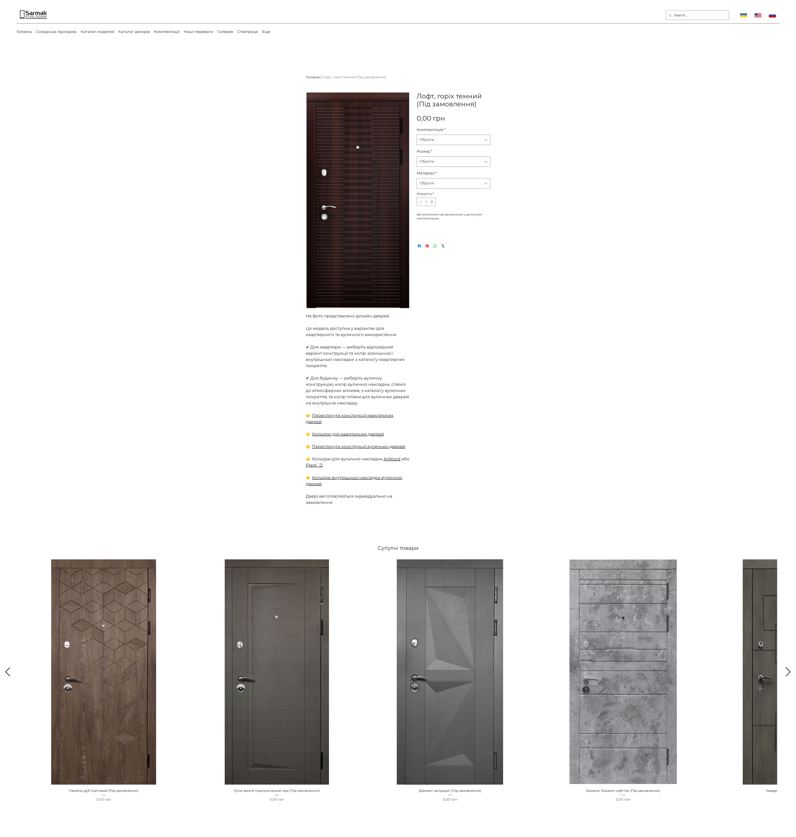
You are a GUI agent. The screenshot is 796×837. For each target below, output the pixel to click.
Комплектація (431, 129)
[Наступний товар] (788, 672)
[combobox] (453, 140)
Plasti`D (314, 465)
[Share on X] (442, 245)
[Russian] (772, 15)
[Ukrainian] (744, 15)
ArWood (391, 458)
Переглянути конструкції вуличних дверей (358, 446)
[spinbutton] (426, 202)
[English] (758, 15)
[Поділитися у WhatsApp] (435, 245)
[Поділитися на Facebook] (419, 245)
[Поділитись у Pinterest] (427, 245)
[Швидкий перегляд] (103, 672)
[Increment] (432, 202)
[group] (398, 684)
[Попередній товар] (8, 672)
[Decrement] (420, 202)
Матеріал (427, 173)
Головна (313, 77)
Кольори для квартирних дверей (348, 434)
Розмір (424, 151)
